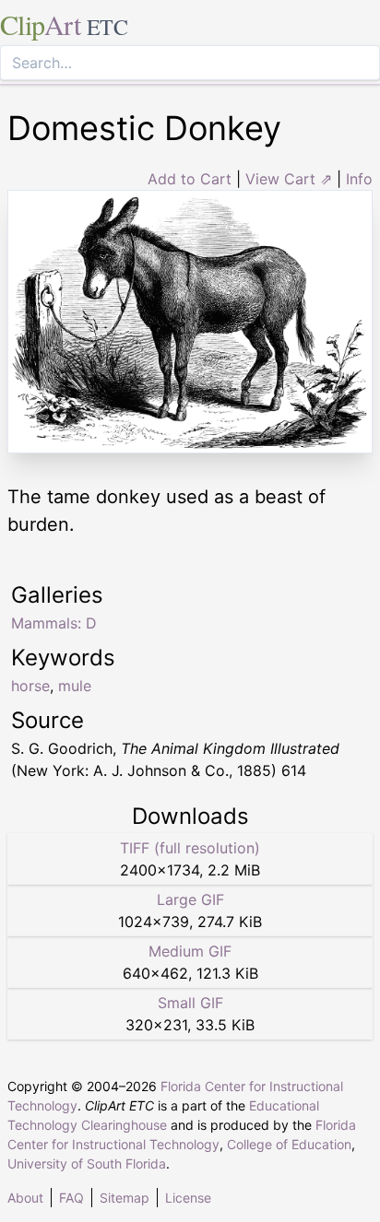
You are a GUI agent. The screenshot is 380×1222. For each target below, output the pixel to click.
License (188, 1197)
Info (359, 179)
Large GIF (190, 899)
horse (30, 685)
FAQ (71, 1197)
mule (74, 685)
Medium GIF (190, 951)
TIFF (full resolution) (190, 848)
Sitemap (124, 1197)
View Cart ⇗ (288, 179)
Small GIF (190, 1002)
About (25, 1197)
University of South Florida (86, 1163)
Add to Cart (190, 179)
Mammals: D (54, 623)
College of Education (289, 1144)
